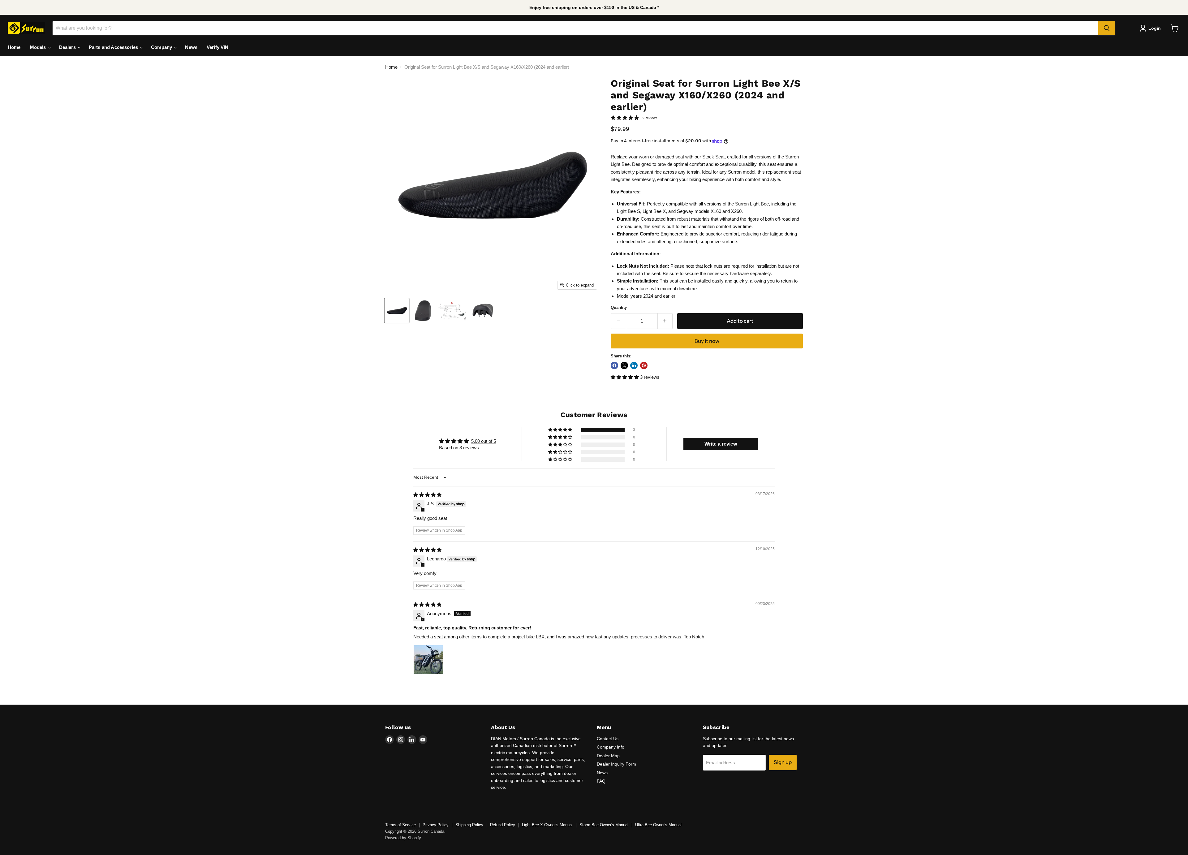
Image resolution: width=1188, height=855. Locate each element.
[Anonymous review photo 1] (428, 660)
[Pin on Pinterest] (644, 365)
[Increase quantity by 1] (665, 321)
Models (38, 47)
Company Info (610, 747)
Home (14, 47)
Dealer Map (608, 755)
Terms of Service (400, 825)
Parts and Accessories (114, 47)
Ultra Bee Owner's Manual (658, 825)
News (191, 47)
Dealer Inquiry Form (616, 764)
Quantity (619, 307)
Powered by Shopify (403, 838)
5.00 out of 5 (483, 441)
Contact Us (607, 738)
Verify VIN (218, 47)
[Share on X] (624, 365)
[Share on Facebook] (614, 365)
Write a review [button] (720, 444)
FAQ (601, 781)
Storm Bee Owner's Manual (603, 825)
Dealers (68, 47)
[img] (427, 494)
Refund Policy (502, 825)
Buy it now (707, 341)
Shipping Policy (469, 825)
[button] (625, 377)
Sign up (783, 762)
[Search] (1106, 28)
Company (162, 47)
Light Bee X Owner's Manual (547, 825)
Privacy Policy (436, 825)
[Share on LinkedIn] (634, 365)
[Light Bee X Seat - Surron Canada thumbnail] (397, 310)
